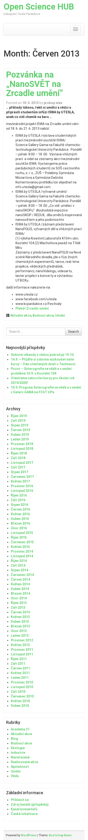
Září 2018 (18, 458)
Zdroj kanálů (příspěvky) (30, 804)
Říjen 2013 (19, 603)
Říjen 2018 (19, 453)
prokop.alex (53, 103)
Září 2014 (18, 565)
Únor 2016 (19, 528)
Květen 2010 (20, 701)
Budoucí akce (43, 315)
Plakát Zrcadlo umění (32, 308)
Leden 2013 (20, 635)
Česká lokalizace (24, 814)
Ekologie (18, 748)
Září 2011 (18, 663)
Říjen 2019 (19, 416)
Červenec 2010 (22, 696)
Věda (15, 776)
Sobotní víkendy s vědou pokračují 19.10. (42, 355)
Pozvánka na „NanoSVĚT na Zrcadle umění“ (34, 84)
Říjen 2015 (19, 537)
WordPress (28, 835)
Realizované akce (24, 762)
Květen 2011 (20, 673)
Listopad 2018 (22, 448)
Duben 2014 (20, 589)
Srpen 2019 (19, 425)
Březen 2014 (20, 593)
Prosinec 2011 (22, 649)
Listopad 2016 (22, 491)
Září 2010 (18, 691)
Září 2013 (18, 607)
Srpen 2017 (19, 472)
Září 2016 (18, 500)
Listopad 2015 (22, 533)
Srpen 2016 (19, 505)
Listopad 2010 (22, 687)
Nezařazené (20, 757)
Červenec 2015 (22, 542)
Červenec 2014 (22, 575)
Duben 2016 (20, 519)
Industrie (18, 752)
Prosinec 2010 (22, 682)
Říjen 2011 (19, 659)
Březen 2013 (20, 626)
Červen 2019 (20, 430)
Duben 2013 (20, 621)
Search (73, 331)
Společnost (20, 767)
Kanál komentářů (24, 809)
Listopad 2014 (22, 556)
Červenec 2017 (22, 477)
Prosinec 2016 (22, 486)
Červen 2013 (20, 612)
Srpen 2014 (19, 570)
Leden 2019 (20, 439)
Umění (60, 315)
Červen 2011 (20, 668)
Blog (14, 738)
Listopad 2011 (22, 654)
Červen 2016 (20, 509)
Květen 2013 (20, 617)
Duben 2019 (20, 434)
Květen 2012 (20, 645)
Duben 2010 (20, 706)
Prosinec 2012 (22, 640)
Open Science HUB (39, 7)
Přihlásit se (20, 800)
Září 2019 (18, 420)
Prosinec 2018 (22, 444)
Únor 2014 (19, 598)
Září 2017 (18, 467)
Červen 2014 (20, 579)
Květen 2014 (20, 584)
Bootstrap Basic (60, 835)
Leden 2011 (20, 677)
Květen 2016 (20, 514)
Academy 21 (20, 729)
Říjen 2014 (19, 561)
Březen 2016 (20, 523)
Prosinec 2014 (22, 551)
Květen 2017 (20, 481)
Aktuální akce (20, 315)
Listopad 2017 (22, 463)
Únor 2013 (19, 631)
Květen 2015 (20, 547)
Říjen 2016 (19, 495)
